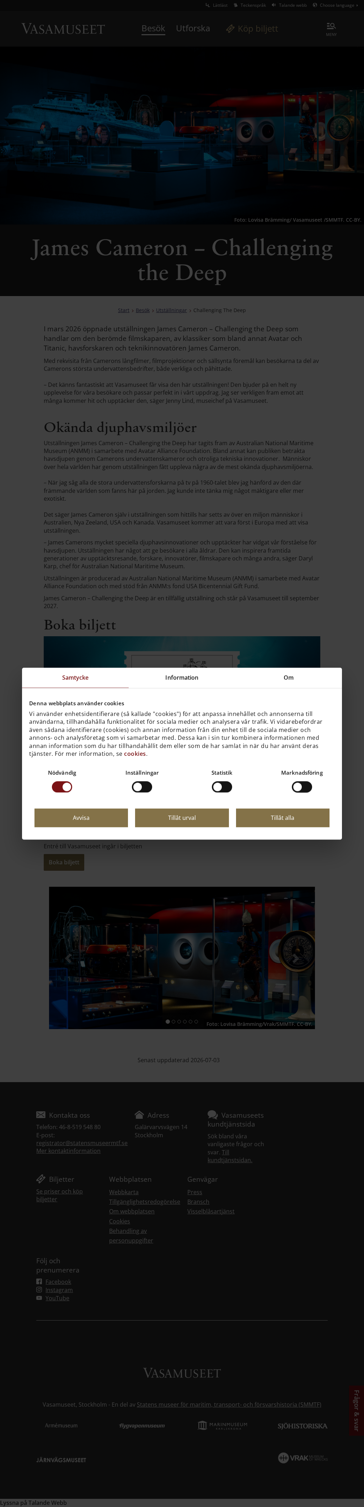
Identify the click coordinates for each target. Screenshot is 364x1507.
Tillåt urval (182, 818)
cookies (135, 754)
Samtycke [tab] (75, 677)
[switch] (142, 786)
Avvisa (81, 818)
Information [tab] (181, 677)
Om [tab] (289, 677)
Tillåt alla (282, 818)
